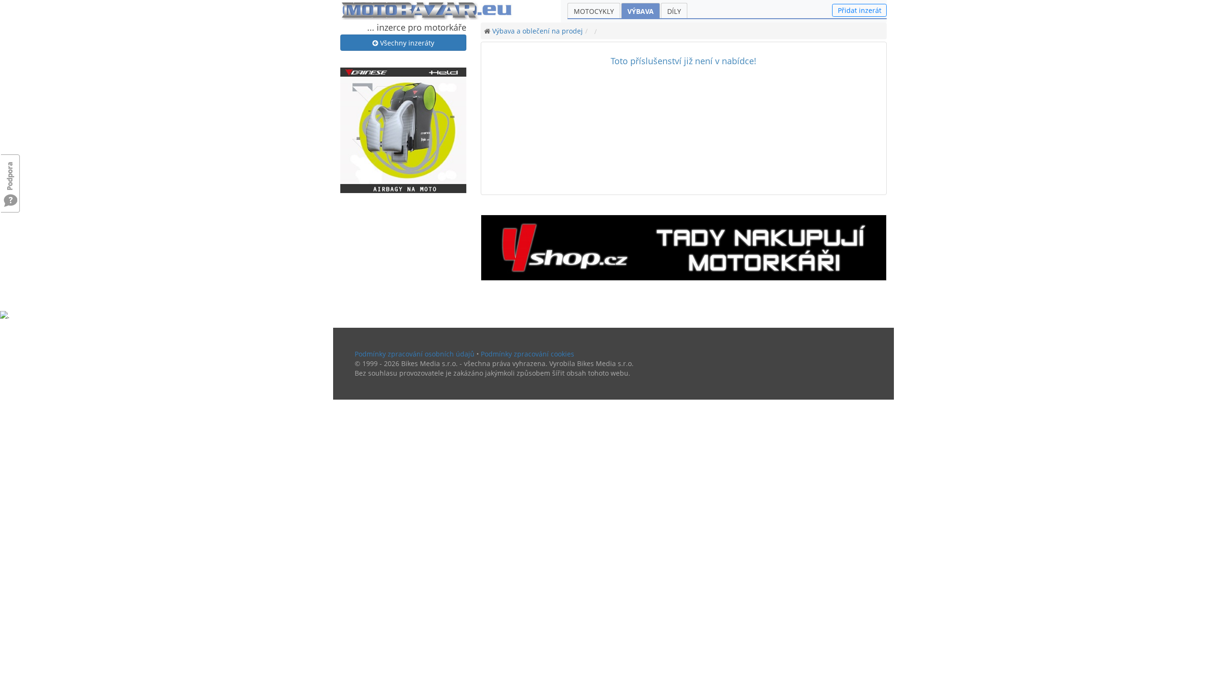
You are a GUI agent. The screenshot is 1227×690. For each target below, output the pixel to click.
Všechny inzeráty (406, 42)
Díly (674, 11)
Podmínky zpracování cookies (527, 353)
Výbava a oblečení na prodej (537, 30)
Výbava (640, 11)
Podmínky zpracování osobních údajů (415, 353)
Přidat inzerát (859, 10)
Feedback (10, 171)
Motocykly (594, 11)
